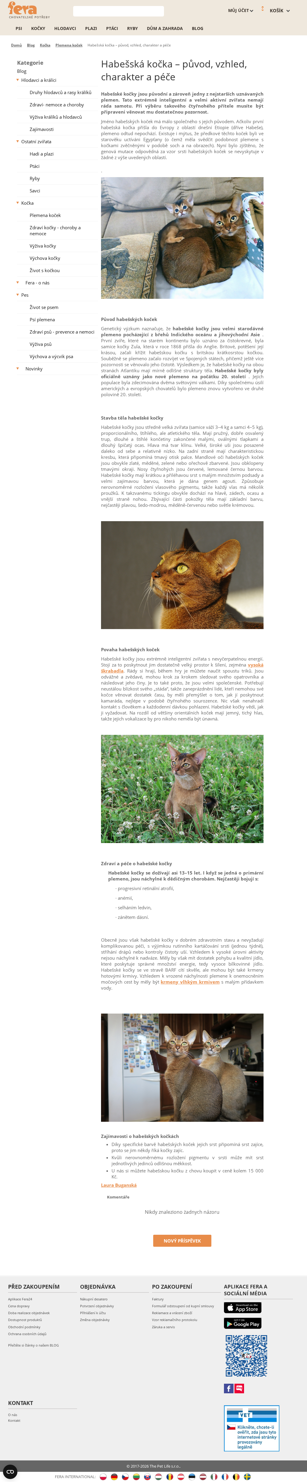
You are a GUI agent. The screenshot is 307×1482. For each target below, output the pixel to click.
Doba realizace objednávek (29, 1313)
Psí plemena (42, 319)
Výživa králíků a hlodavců (56, 117)
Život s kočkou (45, 270)
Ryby (132, 28)
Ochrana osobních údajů (27, 1334)
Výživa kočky (43, 246)
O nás (12, 1414)
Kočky (38, 28)
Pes (24, 295)
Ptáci (112, 28)
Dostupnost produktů (25, 1319)
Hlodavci (65, 28)
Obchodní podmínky (24, 1327)
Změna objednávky (95, 1319)
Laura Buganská (119, 1185)
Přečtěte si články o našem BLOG (33, 1345)
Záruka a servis (163, 1327)
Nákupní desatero (94, 1299)
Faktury (158, 1299)
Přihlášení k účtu (93, 1313)
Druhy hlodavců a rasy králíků (60, 92)
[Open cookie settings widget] (10, 1472)
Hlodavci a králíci (38, 80)
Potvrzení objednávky (97, 1306)
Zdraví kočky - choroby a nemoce (55, 230)
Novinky (34, 369)
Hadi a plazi (42, 154)
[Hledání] (159, 10)
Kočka (27, 203)
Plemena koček (45, 215)
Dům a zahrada (165, 28)
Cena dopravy (19, 1306)
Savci (35, 191)
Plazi (91, 28)
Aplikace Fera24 (20, 1299)
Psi (19, 28)
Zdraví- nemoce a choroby (57, 105)
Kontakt (14, 1420)
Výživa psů (41, 344)
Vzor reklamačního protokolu (174, 1319)
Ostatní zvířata (36, 141)
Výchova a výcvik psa (51, 356)
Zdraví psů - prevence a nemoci (62, 332)
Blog (197, 28)
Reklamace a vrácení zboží (172, 1313)
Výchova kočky (45, 258)
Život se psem (44, 307)
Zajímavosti (42, 129)
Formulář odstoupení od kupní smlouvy (183, 1306)
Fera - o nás (37, 283)
